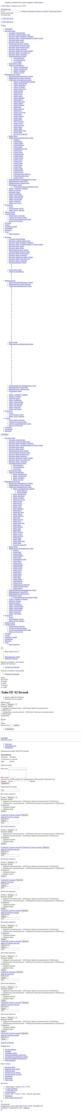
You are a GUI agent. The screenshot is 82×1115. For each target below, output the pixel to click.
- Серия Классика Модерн (21, 174)
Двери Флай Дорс (19, 541)
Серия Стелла (17, 583)
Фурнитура (8, 205)
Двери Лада (17, 521)
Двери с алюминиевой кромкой (23, 489)
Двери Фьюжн (18, 527)
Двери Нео (16, 518)
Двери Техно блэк (19, 499)
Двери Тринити (18, 516)
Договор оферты (10, 1049)
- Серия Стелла (18, 172)
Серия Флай (17, 552)
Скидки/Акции (10, 214)
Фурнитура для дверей (12, 1072)
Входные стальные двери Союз (19, 35)
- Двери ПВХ (17, 120)
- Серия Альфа (18, 168)
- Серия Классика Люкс (21, 176)
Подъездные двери (15, 63)
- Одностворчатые (19, 60)
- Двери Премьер (18, 98)
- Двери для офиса (19, 71)
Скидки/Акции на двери (13, 1074)
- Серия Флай (17, 141)
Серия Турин (17, 563)
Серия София (17, 554)
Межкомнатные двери (12, 74)
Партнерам (8, 1078)
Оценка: (3, 781)
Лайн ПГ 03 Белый (7, 974)
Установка (8, 427)
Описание (8, 744)
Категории (9, 29)
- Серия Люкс (17, 161)
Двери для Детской (15, 199)
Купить (16, 725)
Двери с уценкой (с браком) (18, 188)
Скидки (7, 418)
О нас (7, 232)
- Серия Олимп (18, 156)
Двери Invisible (22, 492)
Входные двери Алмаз (16, 42)
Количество (5, 725)
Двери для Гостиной (16, 197)
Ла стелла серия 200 (19, 545)
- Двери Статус (18, 123)
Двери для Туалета (15, 203)
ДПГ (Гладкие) (18, 532)
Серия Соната (17, 568)
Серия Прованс (18, 556)
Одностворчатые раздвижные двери (25, 597)
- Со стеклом (17, 62)
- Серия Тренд (17, 165)
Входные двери (10, 31)
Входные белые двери (16, 40)
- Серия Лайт (17, 167)
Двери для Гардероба (16, 196)
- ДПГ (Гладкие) (18, 121)
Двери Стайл (17, 505)
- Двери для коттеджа (20, 69)
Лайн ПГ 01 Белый (7, 882)
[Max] (1, 1110)
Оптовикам (9, 228)
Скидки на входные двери (18, 217)
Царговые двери (14, 192)
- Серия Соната (18, 158)
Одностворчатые (18, 467)
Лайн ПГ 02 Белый (11, 658)
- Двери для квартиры (20, 67)
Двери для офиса (18, 478)
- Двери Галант (18, 91)
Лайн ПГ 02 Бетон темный (10, 912)
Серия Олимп (17, 566)
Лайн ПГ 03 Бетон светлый (10, 1004)
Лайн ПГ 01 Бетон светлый (10, 849)
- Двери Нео (17, 107)
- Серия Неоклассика (20, 149)
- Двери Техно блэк (19, 89)
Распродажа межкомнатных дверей (21, 76)
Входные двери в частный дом (19, 53)
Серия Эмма (17, 557)
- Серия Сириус (18, 178)
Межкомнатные (10, 281)
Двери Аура (17, 528)
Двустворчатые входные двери (19, 45)
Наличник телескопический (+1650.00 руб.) (49, 803)
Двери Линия (17, 514)
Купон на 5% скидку (16, 221)
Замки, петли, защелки (16, 210)
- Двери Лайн (17, 132)
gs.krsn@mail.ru (10, 1092)
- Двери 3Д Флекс (19, 87)
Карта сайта (9, 1080)
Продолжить (5, 783)
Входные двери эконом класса (19, 47)
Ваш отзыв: (5, 777)
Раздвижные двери (15, 185)
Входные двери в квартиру (18, 49)
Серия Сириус (18, 588)
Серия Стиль (17, 570)
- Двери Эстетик (18, 125)
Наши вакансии (14, 234)
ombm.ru (26, 1108)
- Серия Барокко (18, 154)
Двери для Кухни (15, 201)
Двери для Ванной (15, 194)
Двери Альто (17, 507)
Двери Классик (18, 519)
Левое (11, 809)
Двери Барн (17, 525)
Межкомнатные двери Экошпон (20, 78)
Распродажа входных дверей (18, 44)
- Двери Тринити (18, 105)
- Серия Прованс (18, 145)
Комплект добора (7, 706)
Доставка (8, 223)
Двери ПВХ (17, 530)
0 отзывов (4, 738)
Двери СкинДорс (19, 523)
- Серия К (16, 140)
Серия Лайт (17, 577)
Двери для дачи (18, 480)
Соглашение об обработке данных (16, 1057)
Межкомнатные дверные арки (19, 183)
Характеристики (10, 746)
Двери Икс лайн (18, 512)
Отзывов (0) (9, 747)
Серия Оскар (17, 574)
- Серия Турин (18, 152)
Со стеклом (17, 469)
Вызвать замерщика (28, 11)
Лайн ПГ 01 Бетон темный (10, 817)
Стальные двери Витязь (17, 33)
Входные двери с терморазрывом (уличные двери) (26, 38)
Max (4, 25)
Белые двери (13, 136)
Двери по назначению (16, 65)
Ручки (11, 206)
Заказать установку (42, 11)
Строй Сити (5, 1106)
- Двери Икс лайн (19, 101)
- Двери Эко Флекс (19, 85)
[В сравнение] (8, 821)
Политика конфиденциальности (16, 1058)
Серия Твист (17, 561)
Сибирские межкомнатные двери (20, 80)
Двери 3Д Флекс (18, 498)
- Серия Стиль (17, 159)
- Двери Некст (17, 100)
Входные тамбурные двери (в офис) (21, 51)
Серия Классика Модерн (21, 585)
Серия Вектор (17, 581)
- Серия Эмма (17, 147)
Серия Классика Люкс (20, 586)
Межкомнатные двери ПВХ (18, 181)
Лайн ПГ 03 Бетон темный (10, 1035)
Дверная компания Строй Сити (15, 1055)
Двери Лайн (17, 543)
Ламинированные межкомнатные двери (22, 179)
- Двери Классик (18, 109)
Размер (3, 704)
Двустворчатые (18, 465)
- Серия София (18, 143)
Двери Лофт (17, 539)
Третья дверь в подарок (17, 216)
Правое (12, 807)
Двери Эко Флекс (19, 496)
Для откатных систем (16, 208)
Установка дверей (11, 226)
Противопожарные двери (17, 56)
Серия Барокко (18, 565)
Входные (8, 237)
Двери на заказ (10, 212)
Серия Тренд (17, 576)
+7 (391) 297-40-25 (7, 18)
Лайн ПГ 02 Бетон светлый (10, 943)
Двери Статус (17, 534)
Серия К (15, 550)
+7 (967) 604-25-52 (7, 22)
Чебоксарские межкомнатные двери (21, 138)
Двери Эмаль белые (19, 494)
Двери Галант (17, 501)
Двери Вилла (17, 503)
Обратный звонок (55, 11)
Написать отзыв (6, 739)
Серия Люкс (17, 572)
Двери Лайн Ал (22, 490)
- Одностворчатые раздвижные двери (25, 187)
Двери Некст (17, 510)
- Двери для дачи (18, 73)
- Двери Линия (18, 103)
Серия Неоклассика (19, 559)
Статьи (7, 225)
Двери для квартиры (20, 474)
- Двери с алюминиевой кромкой (24, 82)
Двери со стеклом (15, 190)
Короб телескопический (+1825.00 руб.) (45, 801)
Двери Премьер (18, 509)
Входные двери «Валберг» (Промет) (21, 36)
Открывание (5, 716)
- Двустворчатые (18, 58)
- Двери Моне (17, 127)
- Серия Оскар (17, 163)
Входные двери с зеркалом (18, 54)
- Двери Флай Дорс (19, 130)
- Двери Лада (17, 111)
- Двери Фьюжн (18, 116)
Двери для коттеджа (19, 476)
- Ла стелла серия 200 (20, 134)
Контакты (8, 230)
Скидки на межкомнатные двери (20, 219)
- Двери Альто (17, 96)
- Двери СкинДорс (19, 112)
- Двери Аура (17, 118)
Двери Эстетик (18, 536)
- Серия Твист (17, 150)
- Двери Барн (17, 114)
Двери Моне (17, 537)
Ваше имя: (4, 769)
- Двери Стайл (18, 94)
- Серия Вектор (18, 170)
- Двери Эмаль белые (20, 83)
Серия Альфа (17, 579)
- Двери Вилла (18, 92)
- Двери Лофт (17, 129)
